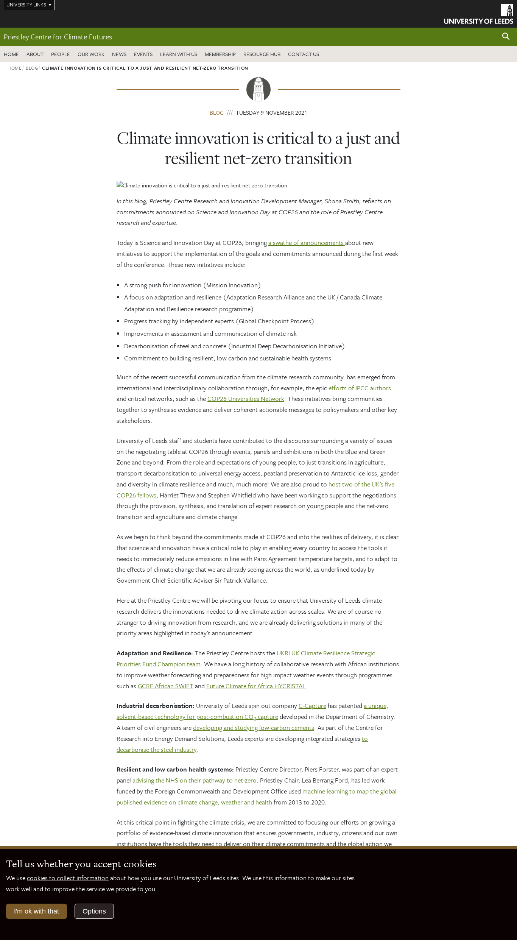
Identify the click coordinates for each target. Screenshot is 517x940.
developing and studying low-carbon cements (253, 727)
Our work (91, 54)
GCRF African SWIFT (165, 686)
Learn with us (178, 54)
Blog (32, 67)
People (60, 54)
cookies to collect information (68, 877)
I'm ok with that (36, 911)
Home (11, 54)
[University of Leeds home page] (478, 13)
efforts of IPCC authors (360, 388)
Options (94, 911)
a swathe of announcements (306, 242)
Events (143, 54)
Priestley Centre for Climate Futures (58, 36)
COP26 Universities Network (245, 398)
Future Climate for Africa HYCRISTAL (256, 686)
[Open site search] (506, 36)
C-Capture (312, 705)
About (35, 54)
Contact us (303, 54)
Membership (220, 54)
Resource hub (261, 54)
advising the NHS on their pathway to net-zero (194, 780)
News (119, 54)
